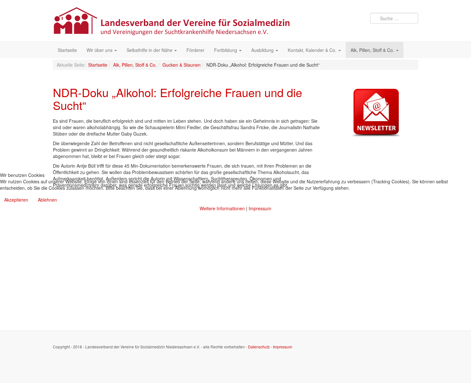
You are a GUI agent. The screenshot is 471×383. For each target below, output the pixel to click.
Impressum (260, 208)
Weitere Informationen (222, 208)
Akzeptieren (16, 199)
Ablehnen (47, 199)
